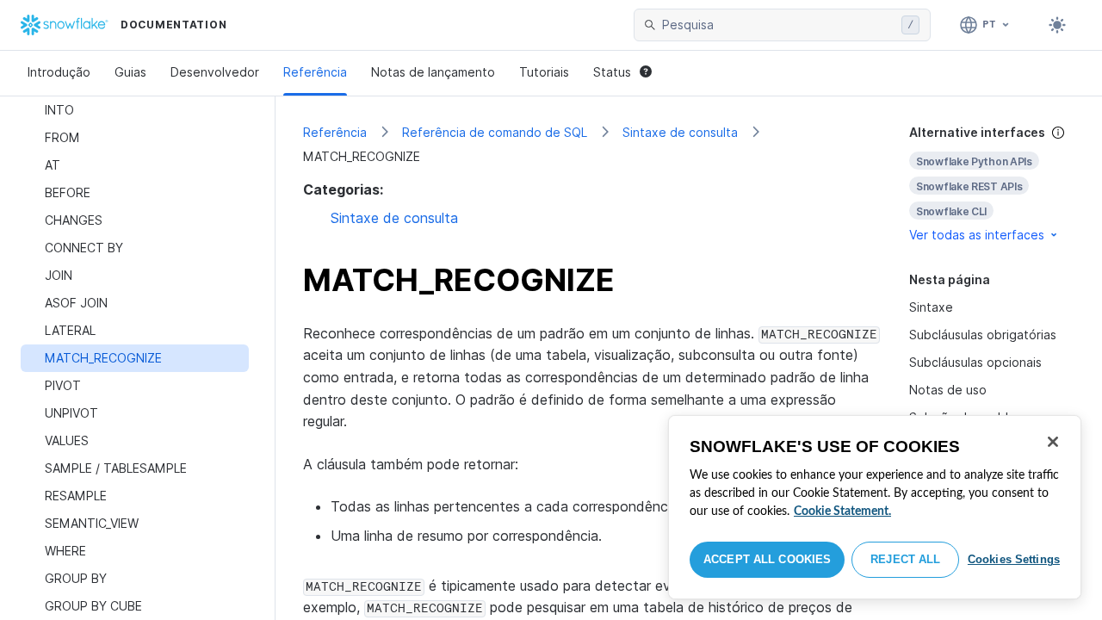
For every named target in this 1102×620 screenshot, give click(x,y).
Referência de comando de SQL (494, 132)
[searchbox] (778, 24)
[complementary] (991, 184)
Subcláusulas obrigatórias (982, 334)
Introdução (59, 72)
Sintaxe (931, 307)
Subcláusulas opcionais (975, 362)
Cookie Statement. (842, 511)
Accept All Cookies (767, 559)
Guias (130, 72)
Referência (315, 72)
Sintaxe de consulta (680, 132)
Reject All (905, 559)
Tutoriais (544, 72)
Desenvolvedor (214, 72)
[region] (874, 507)
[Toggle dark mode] (1057, 25)
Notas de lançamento (433, 72)
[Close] (1053, 442)
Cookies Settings (1014, 559)
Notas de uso (948, 389)
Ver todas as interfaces (976, 234)
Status (612, 72)
